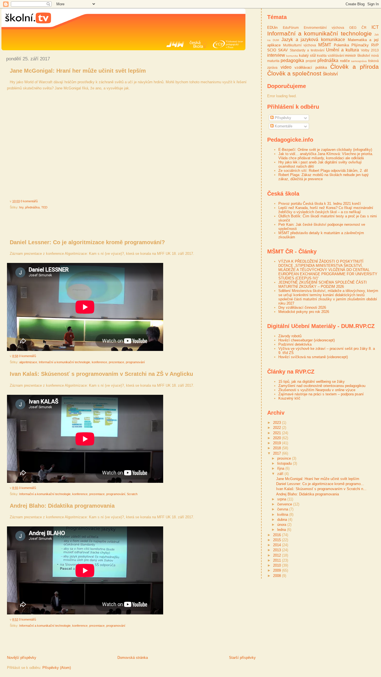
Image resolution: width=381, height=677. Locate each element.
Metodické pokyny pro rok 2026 (303, 312)
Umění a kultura (342, 49)
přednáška (32, 207)
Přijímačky (360, 45)
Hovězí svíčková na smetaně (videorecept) (313, 357)
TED (44, 207)
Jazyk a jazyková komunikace (313, 39)
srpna (282, 499)
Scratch (132, 494)
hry (21, 207)
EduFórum (291, 27)
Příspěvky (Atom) (56, 668)
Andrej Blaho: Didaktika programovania (62, 506)
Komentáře (283, 126)
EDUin (272, 27)
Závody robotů (290, 336)
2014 (277, 545)
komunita (292, 55)
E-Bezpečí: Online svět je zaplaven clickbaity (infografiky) (325, 150)
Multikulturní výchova (299, 45)
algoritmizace (28, 362)
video (286, 67)
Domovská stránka (132, 657)
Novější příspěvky (21, 657)
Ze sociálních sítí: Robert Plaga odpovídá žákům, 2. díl (323, 170)
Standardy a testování (307, 50)
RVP (375, 45)
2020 (277, 438)
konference (99, 362)
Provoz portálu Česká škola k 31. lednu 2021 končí (319, 203)
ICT (375, 27)
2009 (277, 570)
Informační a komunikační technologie (64, 362)
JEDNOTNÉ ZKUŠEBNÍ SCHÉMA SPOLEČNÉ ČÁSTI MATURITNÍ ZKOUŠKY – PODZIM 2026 (322, 284)
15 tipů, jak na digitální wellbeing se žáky (311, 381)
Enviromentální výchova (324, 27)
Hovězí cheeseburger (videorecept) (306, 340)
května (283, 514)
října (281, 468)
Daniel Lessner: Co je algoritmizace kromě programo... (320, 484)
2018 (277, 448)
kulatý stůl (307, 55)
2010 (277, 565)
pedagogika (292, 60)
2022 (277, 428)
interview (276, 55)
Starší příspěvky (242, 657)
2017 (277, 453)
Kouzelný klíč (289, 398)
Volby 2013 (370, 50)
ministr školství (357, 55)
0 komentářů (29, 201)
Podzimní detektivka (295, 344)
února (282, 524)
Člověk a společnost (294, 73)
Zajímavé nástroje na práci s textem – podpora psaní (321, 394)
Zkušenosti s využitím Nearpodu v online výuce (316, 390)
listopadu (285, 463)
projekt (311, 61)
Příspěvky (282, 118)
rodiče (345, 61)
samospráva (359, 61)
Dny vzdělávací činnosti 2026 (302, 307)
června (283, 509)
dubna (282, 519)
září (280, 474)
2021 (277, 433)
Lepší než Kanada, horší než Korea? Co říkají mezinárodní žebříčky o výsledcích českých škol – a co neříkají (325, 210)
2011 (277, 560)
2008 (277, 576)
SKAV (283, 50)
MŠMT (324, 44)
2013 (277, 550)
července (285, 504)
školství (330, 74)
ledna (282, 530)
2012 (277, 555)
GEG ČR (357, 27)
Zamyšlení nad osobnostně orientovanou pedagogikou (321, 386)
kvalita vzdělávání (330, 55)
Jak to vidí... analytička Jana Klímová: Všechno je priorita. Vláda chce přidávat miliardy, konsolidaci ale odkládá (325, 156)
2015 (277, 540)
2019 (277, 443)
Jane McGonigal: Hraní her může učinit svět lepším (78, 71)
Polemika (341, 45)
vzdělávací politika (311, 67)
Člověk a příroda (354, 66)
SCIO (271, 50)
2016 (277, 535)
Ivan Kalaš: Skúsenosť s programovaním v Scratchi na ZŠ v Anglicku (101, 374)
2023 (277, 423)
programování (135, 362)
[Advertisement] (66, 224)
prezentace (116, 362)
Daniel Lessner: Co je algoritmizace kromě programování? (87, 242)
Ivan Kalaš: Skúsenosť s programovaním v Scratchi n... (321, 489)
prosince (284, 458)
